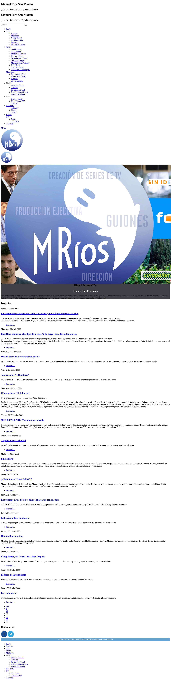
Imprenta (89, 639)
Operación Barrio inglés (20, 70)
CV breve (15, 121)
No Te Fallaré (16, 38)
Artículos (14, 108)
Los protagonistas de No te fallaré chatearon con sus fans (30, 499)
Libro (13, 110)
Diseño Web (80, 639)
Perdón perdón (17, 40)
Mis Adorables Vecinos (20, 63)
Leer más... (10, 325)
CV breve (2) (16, 675)
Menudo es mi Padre (19, 58)
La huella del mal (18, 90)
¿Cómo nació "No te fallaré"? (16, 479)
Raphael (14, 79)
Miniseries (10, 72)
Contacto (9, 124)
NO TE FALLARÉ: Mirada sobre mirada (22, 420)
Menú (3, 128)
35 (7, 620)
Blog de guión (16, 99)
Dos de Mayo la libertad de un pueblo (20, 356)
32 (7, 613)
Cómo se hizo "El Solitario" (15, 393)
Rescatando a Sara (18, 74)
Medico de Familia (18, 54)
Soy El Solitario (17, 81)
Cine (8, 31)
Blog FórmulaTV (18, 101)
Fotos (13, 119)
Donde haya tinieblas (19, 92)
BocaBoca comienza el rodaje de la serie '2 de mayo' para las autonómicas (39, 334)
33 (7, 615)
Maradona (15, 36)
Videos (9, 115)
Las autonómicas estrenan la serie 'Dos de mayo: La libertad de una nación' (39, 313)
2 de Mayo (15, 65)
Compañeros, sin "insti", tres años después (23, 556)
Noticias (14, 103)
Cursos (14, 112)
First (8, 606)
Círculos (14, 88)
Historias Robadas (18, 76)
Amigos (14, 33)
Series (8, 47)
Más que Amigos (17, 60)
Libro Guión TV (17, 85)
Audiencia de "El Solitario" (15, 375)
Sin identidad (16, 49)
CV (7, 117)
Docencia (10, 106)
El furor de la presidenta (13, 574)
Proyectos (15, 42)
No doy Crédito (17, 67)
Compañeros (16, 51)
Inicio (8, 29)
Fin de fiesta (7, 458)
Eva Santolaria (9, 593)
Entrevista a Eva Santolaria (15, 518)
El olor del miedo (18, 94)
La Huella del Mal (18, 45)
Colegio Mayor (17, 56)
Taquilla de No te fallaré (13, 440)
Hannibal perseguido (12, 536)
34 (7, 618)
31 (7, 611)
